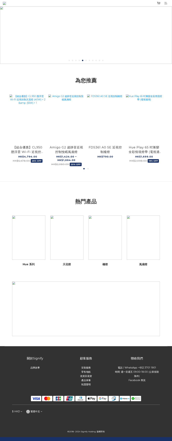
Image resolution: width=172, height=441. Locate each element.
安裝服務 (86, 367)
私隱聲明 (86, 384)
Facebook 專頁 (136, 380)
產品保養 (86, 380)
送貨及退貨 (86, 376)
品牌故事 (35, 367)
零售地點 (86, 371)
